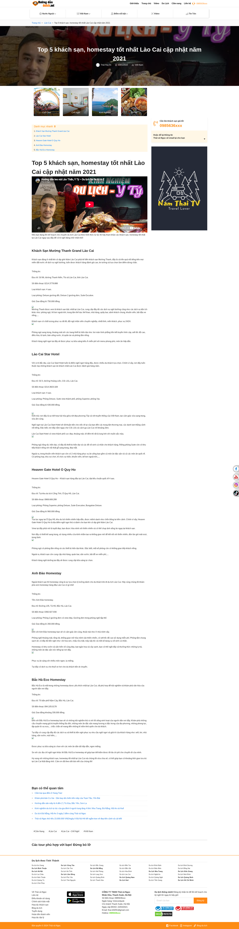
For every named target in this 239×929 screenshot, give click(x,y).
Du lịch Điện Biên (155, 868)
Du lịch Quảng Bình (97, 877)
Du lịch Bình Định (155, 865)
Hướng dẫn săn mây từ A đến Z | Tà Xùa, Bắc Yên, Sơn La (61, 803)
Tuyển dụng (37, 911)
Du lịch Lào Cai (125, 874)
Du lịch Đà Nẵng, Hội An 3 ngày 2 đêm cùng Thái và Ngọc (60, 813)
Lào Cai (53, 831)
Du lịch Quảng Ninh (185, 877)
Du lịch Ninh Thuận (38, 877)
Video (156, 3)
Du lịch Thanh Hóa (97, 880)
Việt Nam (84, 14)
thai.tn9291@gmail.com (118, 910)
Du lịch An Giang (38, 865)
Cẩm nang (176, 3)
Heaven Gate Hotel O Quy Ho (48, 140)
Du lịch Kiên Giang (185, 871)
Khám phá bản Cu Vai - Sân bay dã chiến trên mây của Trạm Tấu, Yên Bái (67, 798)
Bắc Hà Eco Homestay (45, 150)
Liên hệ (187, 3)
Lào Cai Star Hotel (43, 136)
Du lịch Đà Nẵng (96, 868)
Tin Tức (192, 14)
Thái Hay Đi (106, 65)
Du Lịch (165, 3)
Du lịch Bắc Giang (96, 865)
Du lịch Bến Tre (125, 865)
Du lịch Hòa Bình (126, 871)
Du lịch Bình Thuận (39, 868)
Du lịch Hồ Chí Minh (186, 880)
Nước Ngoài (48, 14)
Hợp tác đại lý (38, 917)
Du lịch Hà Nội (37, 871)
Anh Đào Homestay (44, 145)
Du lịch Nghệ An (154, 874)
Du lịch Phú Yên (67, 877)
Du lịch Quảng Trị (38, 880)
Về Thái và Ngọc (39, 892)
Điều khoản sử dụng (41, 898)
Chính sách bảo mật (40, 901)
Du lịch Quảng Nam (127, 877)
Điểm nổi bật (119, 14)
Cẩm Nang (39, 831)
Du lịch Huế (124, 880)
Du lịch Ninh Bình (184, 874)
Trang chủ (146, 3)
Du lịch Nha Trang (156, 871)
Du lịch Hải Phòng (96, 871)
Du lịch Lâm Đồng (68, 874)
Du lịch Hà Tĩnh (66, 871)
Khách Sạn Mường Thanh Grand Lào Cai (52, 131)
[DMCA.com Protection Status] (164, 914)
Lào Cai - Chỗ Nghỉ (70, 831)
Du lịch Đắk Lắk (125, 868)
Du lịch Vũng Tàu (67, 865)
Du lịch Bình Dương (185, 865)
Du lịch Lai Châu (38, 874)
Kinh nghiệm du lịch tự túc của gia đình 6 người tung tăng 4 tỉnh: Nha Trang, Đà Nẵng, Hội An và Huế (79, 808)
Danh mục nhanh (43, 126)
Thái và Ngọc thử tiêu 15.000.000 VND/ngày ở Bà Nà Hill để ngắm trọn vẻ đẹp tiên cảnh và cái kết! (78, 819)
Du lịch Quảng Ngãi (156, 877)
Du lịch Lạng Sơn (96, 874)
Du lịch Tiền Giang (155, 880)
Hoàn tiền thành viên (41, 914)
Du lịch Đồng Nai (184, 868)
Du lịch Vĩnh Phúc (38, 883)
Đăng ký (200, 900)
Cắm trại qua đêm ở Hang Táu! (48, 793)
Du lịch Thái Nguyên (68, 880)
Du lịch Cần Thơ (67, 868)
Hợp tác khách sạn (40, 905)
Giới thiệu (134, 3)
